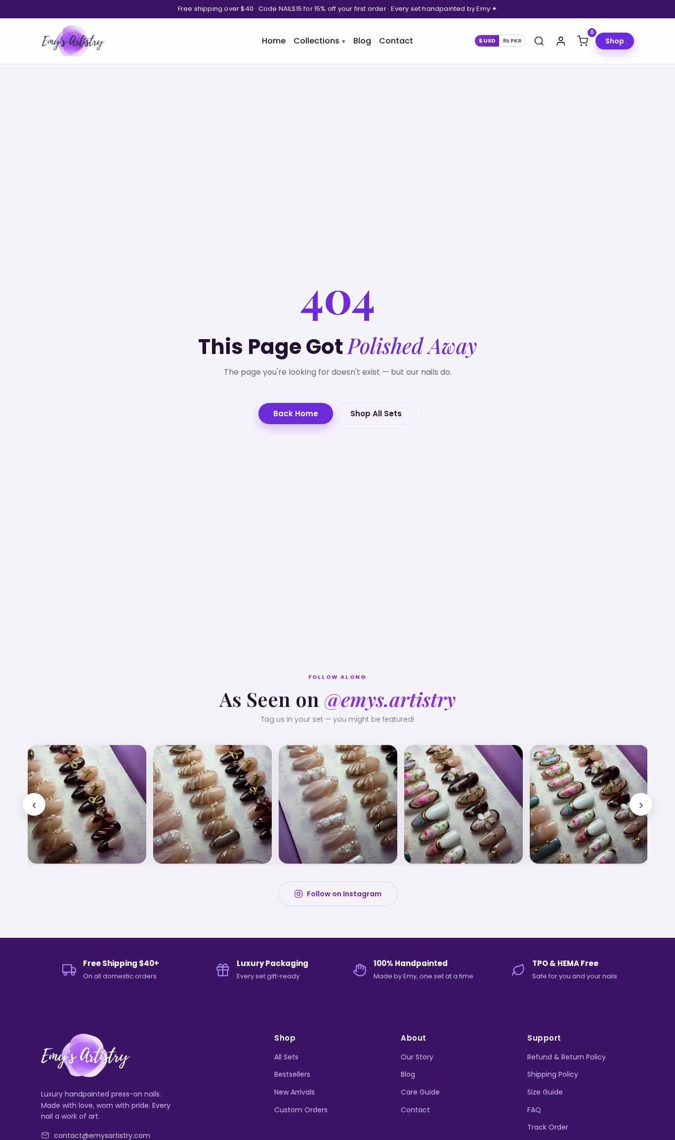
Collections (316, 40)
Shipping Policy (552, 1074)
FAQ (534, 1110)
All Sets (286, 1057)
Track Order (547, 1127)
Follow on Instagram (344, 894)
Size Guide (545, 1092)
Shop (614, 41)
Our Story (417, 1057)
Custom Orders (301, 1110)
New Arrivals (294, 1092)
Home (274, 40)
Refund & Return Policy (566, 1057)
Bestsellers (292, 1074)
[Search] (539, 41)
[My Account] (561, 41)
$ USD (487, 40)
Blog (362, 40)
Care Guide (420, 1092)
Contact (396, 40)
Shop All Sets (376, 413)
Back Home (295, 413)
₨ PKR (512, 40)
